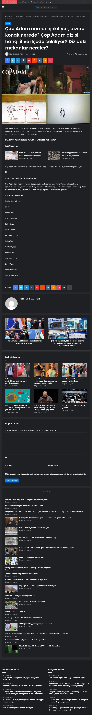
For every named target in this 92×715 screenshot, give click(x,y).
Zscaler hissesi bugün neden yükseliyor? (21, 574)
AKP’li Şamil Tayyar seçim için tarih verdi (35, 624)
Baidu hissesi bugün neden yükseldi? (20, 596)
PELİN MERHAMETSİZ (16, 54)
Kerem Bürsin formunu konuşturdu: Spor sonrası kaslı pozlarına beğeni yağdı (46, 381)
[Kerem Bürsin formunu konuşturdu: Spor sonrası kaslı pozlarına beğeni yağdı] (46, 370)
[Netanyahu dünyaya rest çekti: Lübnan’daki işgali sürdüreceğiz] (11, 521)
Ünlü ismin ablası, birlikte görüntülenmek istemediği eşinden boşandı (16, 381)
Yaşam (17, 16)
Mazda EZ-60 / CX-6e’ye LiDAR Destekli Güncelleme (40, 646)
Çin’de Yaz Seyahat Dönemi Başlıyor (34, 528)
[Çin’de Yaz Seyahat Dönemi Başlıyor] (11, 531)
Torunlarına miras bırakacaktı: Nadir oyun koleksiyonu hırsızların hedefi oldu (36, 634)
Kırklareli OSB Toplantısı (15, 612)
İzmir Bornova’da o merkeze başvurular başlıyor (73, 380)
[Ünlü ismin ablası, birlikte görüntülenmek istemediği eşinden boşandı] (17, 370)
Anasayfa (10, 16)
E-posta (8, 466)
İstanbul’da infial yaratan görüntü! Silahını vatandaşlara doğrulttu (46, 548)
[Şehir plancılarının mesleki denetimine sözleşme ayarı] (11, 155)
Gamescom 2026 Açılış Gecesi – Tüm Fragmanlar (25, 640)
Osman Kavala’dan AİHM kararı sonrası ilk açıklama (26, 580)
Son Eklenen (46, 491)
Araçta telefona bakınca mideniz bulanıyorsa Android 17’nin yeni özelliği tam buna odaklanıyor (50, 2)
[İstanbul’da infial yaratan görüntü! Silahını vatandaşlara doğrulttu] (11, 551)
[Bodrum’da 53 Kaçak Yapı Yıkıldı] (11, 605)
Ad (6, 457)
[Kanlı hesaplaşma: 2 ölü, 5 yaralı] (11, 561)
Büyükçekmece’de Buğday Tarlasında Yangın (37, 586)
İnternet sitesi (53, 466)
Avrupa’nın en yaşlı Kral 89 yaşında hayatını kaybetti (26, 500)
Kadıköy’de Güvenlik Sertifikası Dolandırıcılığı (37, 538)
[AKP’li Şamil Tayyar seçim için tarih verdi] (11, 627)
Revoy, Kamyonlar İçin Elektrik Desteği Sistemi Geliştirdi (28, 568)
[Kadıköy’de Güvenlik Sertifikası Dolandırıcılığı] (11, 541)
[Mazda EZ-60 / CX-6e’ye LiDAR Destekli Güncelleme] (11, 649)
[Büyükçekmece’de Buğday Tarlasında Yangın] (11, 589)
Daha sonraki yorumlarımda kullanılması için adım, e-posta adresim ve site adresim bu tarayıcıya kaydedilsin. (46, 474)
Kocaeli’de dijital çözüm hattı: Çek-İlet (74, 406)
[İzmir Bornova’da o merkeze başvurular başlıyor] (74, 370)
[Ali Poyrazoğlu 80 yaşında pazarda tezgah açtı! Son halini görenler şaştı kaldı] (46, 396)
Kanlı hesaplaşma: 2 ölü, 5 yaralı (32, 558)
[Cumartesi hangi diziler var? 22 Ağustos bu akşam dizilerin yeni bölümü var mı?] (17, 396)
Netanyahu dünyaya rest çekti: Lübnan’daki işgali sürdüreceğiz (45, 518)
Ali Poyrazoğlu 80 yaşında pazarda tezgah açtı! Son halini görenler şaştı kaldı (44, 407)
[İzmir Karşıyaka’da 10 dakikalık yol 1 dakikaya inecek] (54, 155)
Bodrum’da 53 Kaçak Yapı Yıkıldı (32, 602)
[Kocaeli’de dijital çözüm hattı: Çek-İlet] (74, 396)
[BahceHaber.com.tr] (46, 7)
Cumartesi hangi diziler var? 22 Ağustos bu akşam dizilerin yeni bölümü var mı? (17, 407)
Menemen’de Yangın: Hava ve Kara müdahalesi (24, 506)
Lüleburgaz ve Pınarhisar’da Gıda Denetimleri (23, 618)
